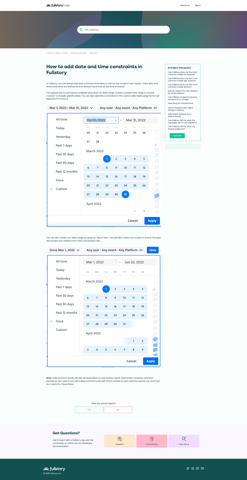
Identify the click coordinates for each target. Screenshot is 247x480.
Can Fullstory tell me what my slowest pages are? (181, 127)
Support (120, 444)
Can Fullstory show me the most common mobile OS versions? (182, 73)
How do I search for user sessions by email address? (183, 92)
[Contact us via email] (202, 468)
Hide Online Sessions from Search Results (179, 115)
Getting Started (79, 53)
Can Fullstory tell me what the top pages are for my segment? (182, 121)
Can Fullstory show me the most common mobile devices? (182, 86)
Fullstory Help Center (57, 53)
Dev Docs (184, 444)
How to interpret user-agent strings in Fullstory (180, 109)
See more (177, 135)
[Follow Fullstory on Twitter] (188, 468)
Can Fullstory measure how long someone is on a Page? (182, 98)
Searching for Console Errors (180, 103)
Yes (89, 409)
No (118, 409)
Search (93, 53)
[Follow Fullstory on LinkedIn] (192, 468)
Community (152, 444)
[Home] (58, 5)
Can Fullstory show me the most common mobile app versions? (182, 79)
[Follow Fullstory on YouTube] (197, 468)
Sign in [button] (198, 5)
